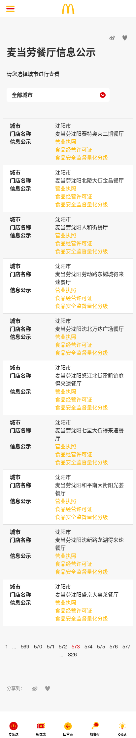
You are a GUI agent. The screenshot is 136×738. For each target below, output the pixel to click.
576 (114, 646)
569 (25, 646)
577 (126, 646)
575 (101, 646)
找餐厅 (95, 734)
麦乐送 (13, 734)
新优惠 (41, 734)
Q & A (122, 734)
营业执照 (65, 141)
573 (76, 646)
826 (72, 654)
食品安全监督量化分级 (81, 157)
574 (88, 646)
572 (63, 646)
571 (50, 646)
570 (38, 646)
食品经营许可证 (73, 149)
